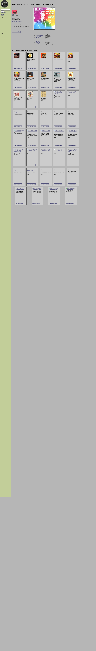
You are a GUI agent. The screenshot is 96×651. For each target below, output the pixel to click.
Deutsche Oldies (3, 21)
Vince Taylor (38, 36)
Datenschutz (2, 15)
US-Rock (2, 26)
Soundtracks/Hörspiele (4, 29)
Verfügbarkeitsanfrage (16, 31)
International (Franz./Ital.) (4, 24)
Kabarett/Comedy (3, 19)
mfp (13, 14)
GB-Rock (2, 25)
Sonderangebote (3, 31)
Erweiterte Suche (3, 12)
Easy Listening (3, 22)
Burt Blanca (38, 34)
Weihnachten (2, 30)
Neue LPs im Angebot (4, 18)
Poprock (2, 27)
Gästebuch (2, 14)
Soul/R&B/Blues (3, 28)
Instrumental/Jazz (3, 23)
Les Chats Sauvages (39, 35)
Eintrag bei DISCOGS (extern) (17, 21)
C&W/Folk (2, 20)
